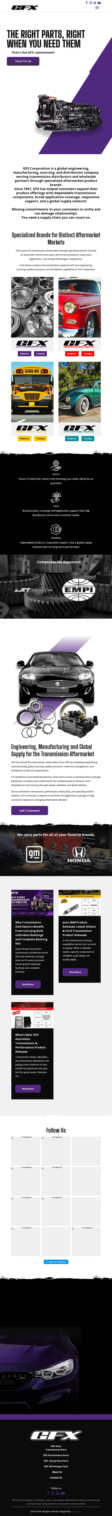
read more (28, 984)
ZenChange (76, 1511)
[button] (25, 1151)
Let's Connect (29, 810)
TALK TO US (23, 61)
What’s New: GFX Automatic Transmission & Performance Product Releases (30, 1043)
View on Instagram (57, 1262)
